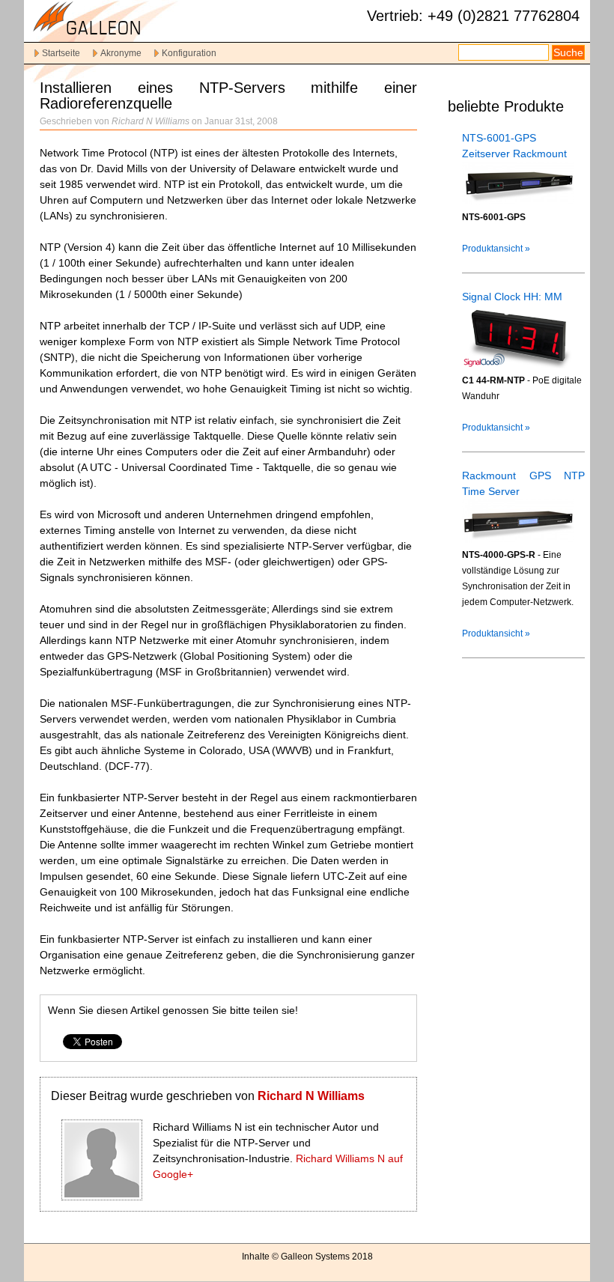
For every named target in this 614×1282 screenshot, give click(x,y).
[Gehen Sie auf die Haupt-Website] (114, 35)
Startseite (61, 53)
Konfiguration (189, 53)
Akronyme (121, 53)
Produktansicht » (496, 248)
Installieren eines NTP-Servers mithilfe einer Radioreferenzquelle (228, 95)
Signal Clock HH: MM (512, 297)
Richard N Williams (311, 1096)
